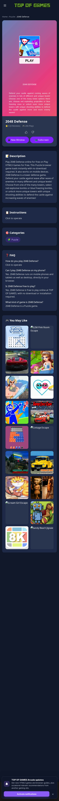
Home (5, 16)
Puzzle (12, 16)
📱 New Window (16, 139)
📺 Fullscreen (42, 139)
